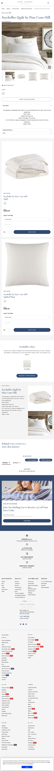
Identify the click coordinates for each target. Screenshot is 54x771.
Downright (30, 651)
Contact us (17, 583)
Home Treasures (5, 698)
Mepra (29, 711)
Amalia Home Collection (7, 651)
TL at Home (30, 747)
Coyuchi (4, 679)
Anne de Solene (5, 655)
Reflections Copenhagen (7, 744)
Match (29, 704)
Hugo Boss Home (6, 703)
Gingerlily (4, 689)
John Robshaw (5, 707)
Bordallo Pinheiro (6, 666)
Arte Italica (4, 658)
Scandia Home (31, 725)
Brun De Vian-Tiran (6, 668)
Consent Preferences (20, 597)
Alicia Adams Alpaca (6, 649)
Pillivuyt (3, 738)
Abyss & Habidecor (6, 640)
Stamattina (30, 742)
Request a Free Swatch (27, 375)
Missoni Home (31, 715)
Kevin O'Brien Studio (6, 713)
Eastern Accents (32, 653)
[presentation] (27, 105)
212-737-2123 (24, 618)
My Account (31, 581)
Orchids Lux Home (6, 730)
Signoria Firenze (32, 738)
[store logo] (25, 3)
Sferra (29, 736)
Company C (4, 677)
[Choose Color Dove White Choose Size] (27, 222)
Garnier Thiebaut (6, 687)
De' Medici (30, 642)
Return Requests (45, 587)
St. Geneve (30, 740)
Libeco (29, 700)
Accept (27, 767)
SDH (29, 730)
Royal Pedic (4, 747)
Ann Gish (4, 653)
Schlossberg (31, 727)
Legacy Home (31, 696)
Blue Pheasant (5, 662)
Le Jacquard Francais (33, 698)
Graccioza (4, 692)
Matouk (30, 706)
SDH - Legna (31, 732)
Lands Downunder (32, 687)
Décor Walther (31, 640)
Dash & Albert (31, 637)
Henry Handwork (6, 696)
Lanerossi (30, 689)
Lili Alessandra (31, 702)
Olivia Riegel (5, 727)
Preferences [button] (31, 763)
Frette (29, 657)
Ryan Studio (4, 749)
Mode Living (31, 717)
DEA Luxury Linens (32, 644)
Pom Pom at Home (6, 742)
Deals (3, 591)
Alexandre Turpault (6, 646)
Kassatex (4, 711)
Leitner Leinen (31, 693)
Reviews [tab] (5, 462)
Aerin (3, 644)
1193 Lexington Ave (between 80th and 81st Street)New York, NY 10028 (27, 612)
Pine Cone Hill (15, 8)
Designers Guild (31, 649)
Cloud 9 (3, 675)
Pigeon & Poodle (6, 736)
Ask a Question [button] (32, 460)
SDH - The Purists (32, 734)
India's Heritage (5, 705)
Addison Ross (5, 642)
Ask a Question (6, 21)
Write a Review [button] (46, 460)
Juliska (3, 709)
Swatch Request (32, 594)
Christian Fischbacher (7, 673)
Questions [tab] (16, 462)
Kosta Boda (4, 715)
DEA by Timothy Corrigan (34, 646)
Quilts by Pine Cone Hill (26, 8)
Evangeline (30, 655)
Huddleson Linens (6, 700)
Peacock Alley (5, 732)
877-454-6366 (25, 616)
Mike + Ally (30, 713)
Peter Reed (4, 734)
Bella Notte (4, 660)
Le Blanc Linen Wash (33, 691)
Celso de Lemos (5, 670)
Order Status (31, 583)
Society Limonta (31, 745)
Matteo (29, 708)
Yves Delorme (31, 749)
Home (3, 8)
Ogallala (3, 725)
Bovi (3, 664)
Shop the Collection (27, 99)
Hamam (3, 694)
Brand (8, 8)
